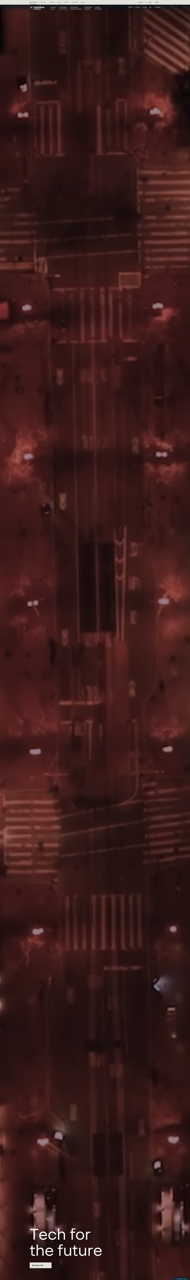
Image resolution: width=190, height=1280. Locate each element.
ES (157, 2)
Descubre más (37, 1265)
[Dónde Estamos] (150, 8)
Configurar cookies (182, 1279)
